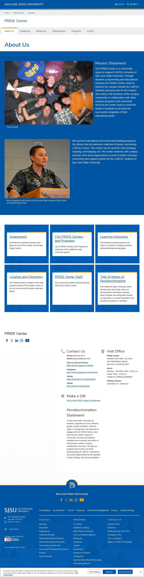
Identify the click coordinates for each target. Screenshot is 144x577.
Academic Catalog (81, 527)
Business (43, 524)
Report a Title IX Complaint (120, 542)
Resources (41, 31)
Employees (78, 549)
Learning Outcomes (114, 237)
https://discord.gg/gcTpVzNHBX (80, 365)
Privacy (114, 510)
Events (90, 31)
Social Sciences (45, 556)
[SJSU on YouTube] (81, 500)
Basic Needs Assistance (83, 531)
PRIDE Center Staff (69, 277)
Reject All (109, 572)
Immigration (78, 556)
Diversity (80, 510)
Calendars (77, 542)
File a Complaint (115, 538)
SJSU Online (13, 529)
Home (7, 13)
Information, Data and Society (52, 542)
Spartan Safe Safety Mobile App (87, 560)
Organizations (59, 31)
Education (43, 527)
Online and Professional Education (54, 549)
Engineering (44, 531)
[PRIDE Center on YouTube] (27, 340)
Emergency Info (114, 535)
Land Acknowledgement (98, 510)
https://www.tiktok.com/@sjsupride (81, 379)
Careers (76, 545)
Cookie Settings (127, 510)
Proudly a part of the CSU (14, 536)
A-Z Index (77, 524)
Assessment (18, 237)
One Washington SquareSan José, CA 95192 (17, 518)
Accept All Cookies (125, 572)
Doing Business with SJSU (119, 531)
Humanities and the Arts (50, 545)
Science (42, 552)
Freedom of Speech (81, 552)
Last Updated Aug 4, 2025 (15, 547)
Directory (112, 527)
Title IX (70, 510)
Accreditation (59, 510)
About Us (9, 31)
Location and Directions (26, 277)
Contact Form (113, 524)
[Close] (140, 572)
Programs (76, 31)
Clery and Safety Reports (84, 535)
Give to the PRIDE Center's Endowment (83, 400)
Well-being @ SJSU (82, 563)
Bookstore (77, 538)
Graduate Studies (47, 535)
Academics (25, 31)
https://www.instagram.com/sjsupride (82, 372)
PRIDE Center (18, 13)
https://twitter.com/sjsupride (78, 386)
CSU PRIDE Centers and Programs (69, 239)
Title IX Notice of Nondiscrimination (113, 279)
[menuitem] (9, 31)
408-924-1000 (14, 522)
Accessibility (44, 510)
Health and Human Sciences (51, 538)
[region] (72, 572)
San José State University (24, 4)
